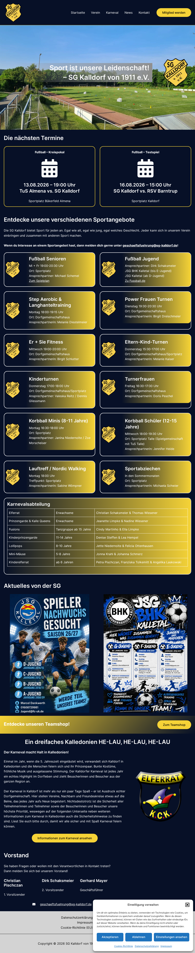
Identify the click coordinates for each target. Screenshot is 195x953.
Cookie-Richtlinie (123, 946)
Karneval (112, 12)
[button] (187, 905)
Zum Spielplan (39, 281)
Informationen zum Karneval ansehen (65, 838)
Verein (95, 12)
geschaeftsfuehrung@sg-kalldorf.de (150, 245)
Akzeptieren (110, 937)
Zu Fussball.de (135, 281)
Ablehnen (138, 937)
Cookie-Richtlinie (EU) (77, 927)
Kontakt (144, 12)
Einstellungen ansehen (171, 937)
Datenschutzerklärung (147, 946)
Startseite (78, 12)
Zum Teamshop (174, 725)
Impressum (166, 946)
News (129, 12)
